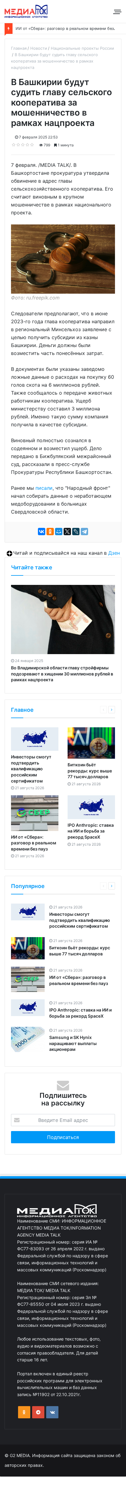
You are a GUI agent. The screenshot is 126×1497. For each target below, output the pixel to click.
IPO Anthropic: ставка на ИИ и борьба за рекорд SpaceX (91, 831)
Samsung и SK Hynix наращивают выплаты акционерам (73, 1043)
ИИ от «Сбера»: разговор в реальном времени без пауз (69, 28)
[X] (67, 531)
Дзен (114, 553)
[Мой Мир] (58, 531)
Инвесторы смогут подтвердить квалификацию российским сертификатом (31, 768)
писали (44, 488)
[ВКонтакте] (41, 531)
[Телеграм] (38, 1412)
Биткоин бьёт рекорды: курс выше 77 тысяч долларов (90, 770)
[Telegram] (84, 531)
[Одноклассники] (50, 531)
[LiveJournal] (76, 531)
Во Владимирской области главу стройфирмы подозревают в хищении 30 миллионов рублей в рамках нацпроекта (62, 673)
